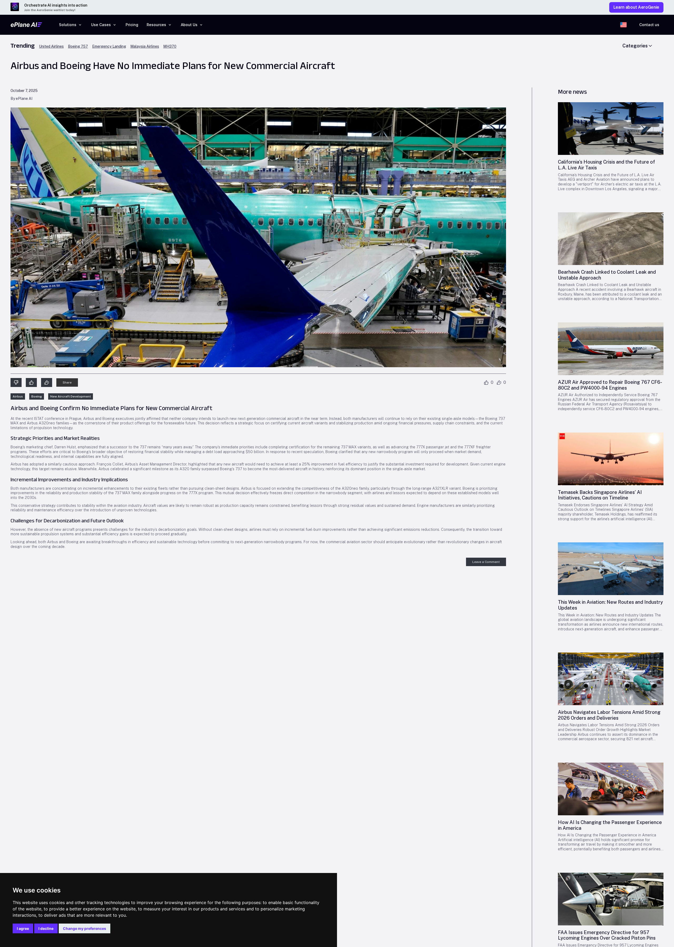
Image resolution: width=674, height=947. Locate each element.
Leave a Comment (486, 562)
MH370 (169, 46)
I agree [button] (23, 928)
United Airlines (51, 46)
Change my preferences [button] (84, 928)
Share (67, 382)
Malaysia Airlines (144, 46)
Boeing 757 (78, 46)
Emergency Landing (109, 46)
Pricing (132, 24)
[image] (610, 128)
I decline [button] (45, 928)
